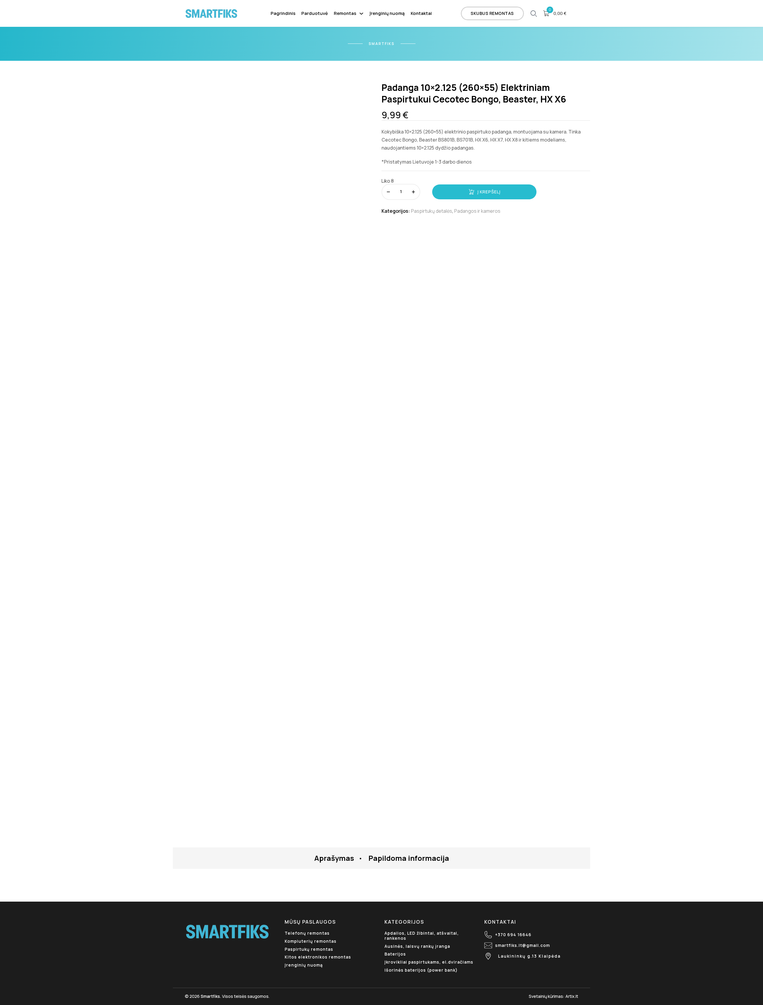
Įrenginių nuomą (387, 13)
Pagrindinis (283, 13)
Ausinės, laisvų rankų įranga (417, 946)
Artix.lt (571, 996)
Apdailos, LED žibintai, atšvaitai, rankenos (421, 935)
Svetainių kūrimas (546, 996)
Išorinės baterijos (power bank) (421, 970)
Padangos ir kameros (477, 211)
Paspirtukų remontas (309, 949)
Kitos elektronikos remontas (318, 957)
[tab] (334, 858)
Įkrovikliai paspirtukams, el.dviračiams (428, 962)
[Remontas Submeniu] (361, 13)
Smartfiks (210, 996)
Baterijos (395, 954)
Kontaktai (421, 13)
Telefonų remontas (307, 933)
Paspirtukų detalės (431, 211)
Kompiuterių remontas (310, 941)
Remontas (345, 13)
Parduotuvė (314, 13)
